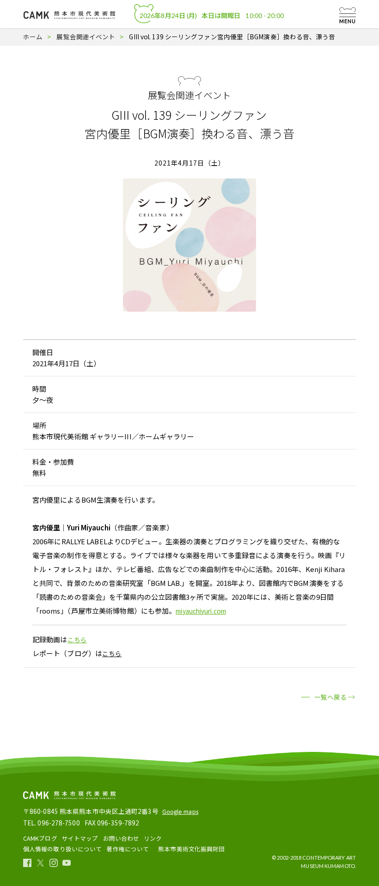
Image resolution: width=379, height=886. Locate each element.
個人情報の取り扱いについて (62, 848)
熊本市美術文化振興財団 (191, 848)
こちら (77, 639)
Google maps (180, 811)
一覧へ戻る (330, 696)
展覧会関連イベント (85, 36)
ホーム (33, 36)
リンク (153, 838)
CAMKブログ (40, 838)
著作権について (127, 848)
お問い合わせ (121, 838)
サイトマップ (80, 838)
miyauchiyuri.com (201, 610)
